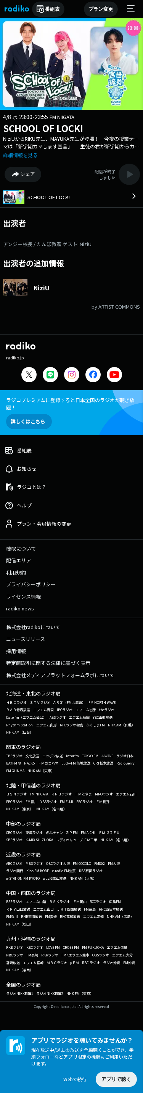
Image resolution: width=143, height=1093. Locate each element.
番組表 (52, 9)
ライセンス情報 (23, 596)
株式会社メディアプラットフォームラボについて (60, 675)
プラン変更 (100, 9)
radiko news (20, 608)
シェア (27, 174)
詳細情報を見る (20, 155)
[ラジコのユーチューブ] (114, 375)
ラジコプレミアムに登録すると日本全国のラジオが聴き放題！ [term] (70, 403)
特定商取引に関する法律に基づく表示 (48, 662)
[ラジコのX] (29, 375)
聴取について (21, 548)
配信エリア (18, 560)
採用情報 (16, 651)
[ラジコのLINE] (50, 375)
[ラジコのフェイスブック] (93, 375)
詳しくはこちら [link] (28, 421)
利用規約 (16, 572)
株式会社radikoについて (33, 627)
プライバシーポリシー (31, 584)
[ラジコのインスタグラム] (71, 374)
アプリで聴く (116, 1079)
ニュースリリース (25, 638)
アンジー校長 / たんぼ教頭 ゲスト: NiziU (47, 244)
